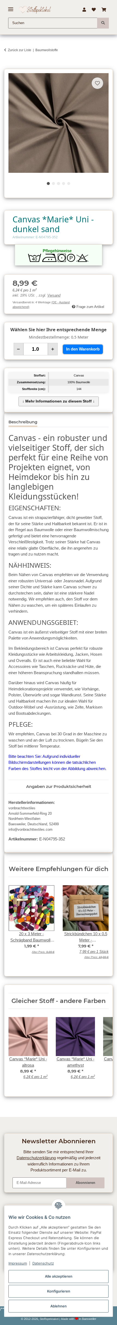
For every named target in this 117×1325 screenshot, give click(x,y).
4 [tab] (63, 183)
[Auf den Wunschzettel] (97, 83)
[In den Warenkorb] (8, 66)
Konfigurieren (58, 1291)
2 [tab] (53, 183)
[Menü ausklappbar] (10, 7)
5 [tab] (68, 183)
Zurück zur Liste (19, 50)
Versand (53, 295)
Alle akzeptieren (58, 1276)
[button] (84, 10)
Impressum (17, 1263)
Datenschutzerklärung (36, 1157)
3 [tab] (58, 183)
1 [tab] (48, 183)
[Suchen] (103, 23)
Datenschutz (43, 1263)
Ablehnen (58, 1306)
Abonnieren (85, 1183)
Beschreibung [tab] (22, 421)
